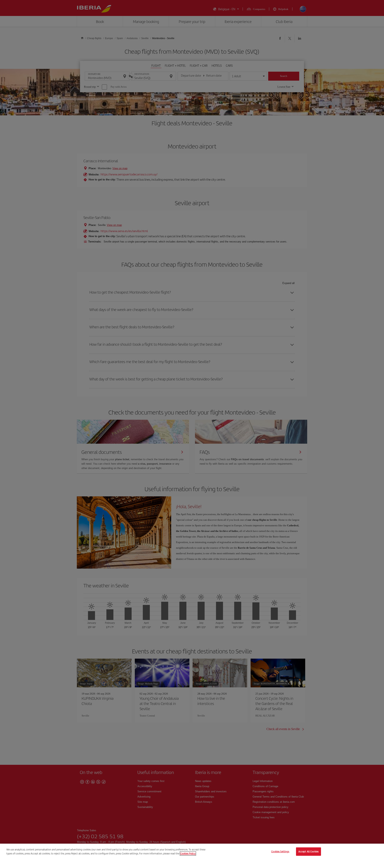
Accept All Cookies (308, 851)
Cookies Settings (280, 851)
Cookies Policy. (188, 853)
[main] (192, 852)
